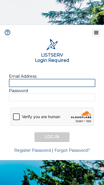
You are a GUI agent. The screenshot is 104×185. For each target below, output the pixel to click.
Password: (19, 90)
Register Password (32, 150)
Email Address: (23, 76)
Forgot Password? (72, 150)
